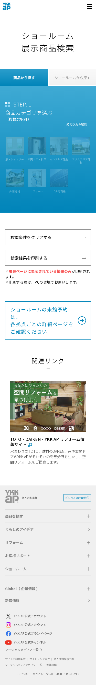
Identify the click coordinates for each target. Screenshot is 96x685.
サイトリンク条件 (39, 659)
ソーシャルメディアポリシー (22, 665)
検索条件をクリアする (30, 237)
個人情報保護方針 (64, 659)
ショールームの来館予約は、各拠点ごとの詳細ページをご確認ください (41, 320)
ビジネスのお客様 (75, 498)
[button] (48, 516)
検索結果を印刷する (28, 258)
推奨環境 (51, 665)
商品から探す (24, 77)
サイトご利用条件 (15, 659)
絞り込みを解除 (77, 124)
